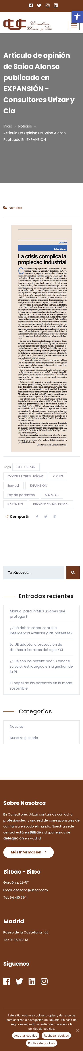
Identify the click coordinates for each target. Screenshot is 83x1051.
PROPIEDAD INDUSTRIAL (51, 504)
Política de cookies (41, 1043)
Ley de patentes (21, 494)
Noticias (25, 126)
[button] (77, 17)
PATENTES (15, 504)
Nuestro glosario (24, 737)
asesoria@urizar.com (30, 890)
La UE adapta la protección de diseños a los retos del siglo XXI (36, 647)
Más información (26, 852)
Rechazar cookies (56, 1035)
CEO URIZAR (26, 467)
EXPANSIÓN (38, 485)
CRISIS (58, 476)
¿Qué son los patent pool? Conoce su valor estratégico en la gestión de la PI (41, 666)
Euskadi (13, 485)
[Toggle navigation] (74, 25)
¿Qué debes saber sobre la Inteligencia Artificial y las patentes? (41, 630)
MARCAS (52, 494)
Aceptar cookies (25, 1035)
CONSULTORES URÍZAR (25, 476)
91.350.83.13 (19, 939)
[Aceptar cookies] (77, 1030)
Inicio (7, 126)
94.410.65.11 (19, 897)
